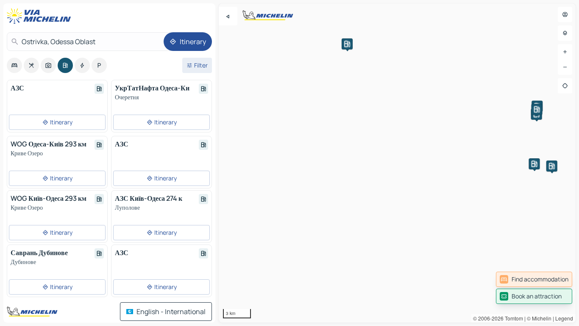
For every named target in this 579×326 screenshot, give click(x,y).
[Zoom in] (565, 51)
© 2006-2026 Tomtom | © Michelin (512, 318)
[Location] (565, 85)
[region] (397, 163)
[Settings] (565, 33)
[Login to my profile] (565, 14)
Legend (564, 318)
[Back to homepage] (41, 16)
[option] (14, 65)
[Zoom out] (565, 67)
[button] (551, 165)
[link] (534, 279)
